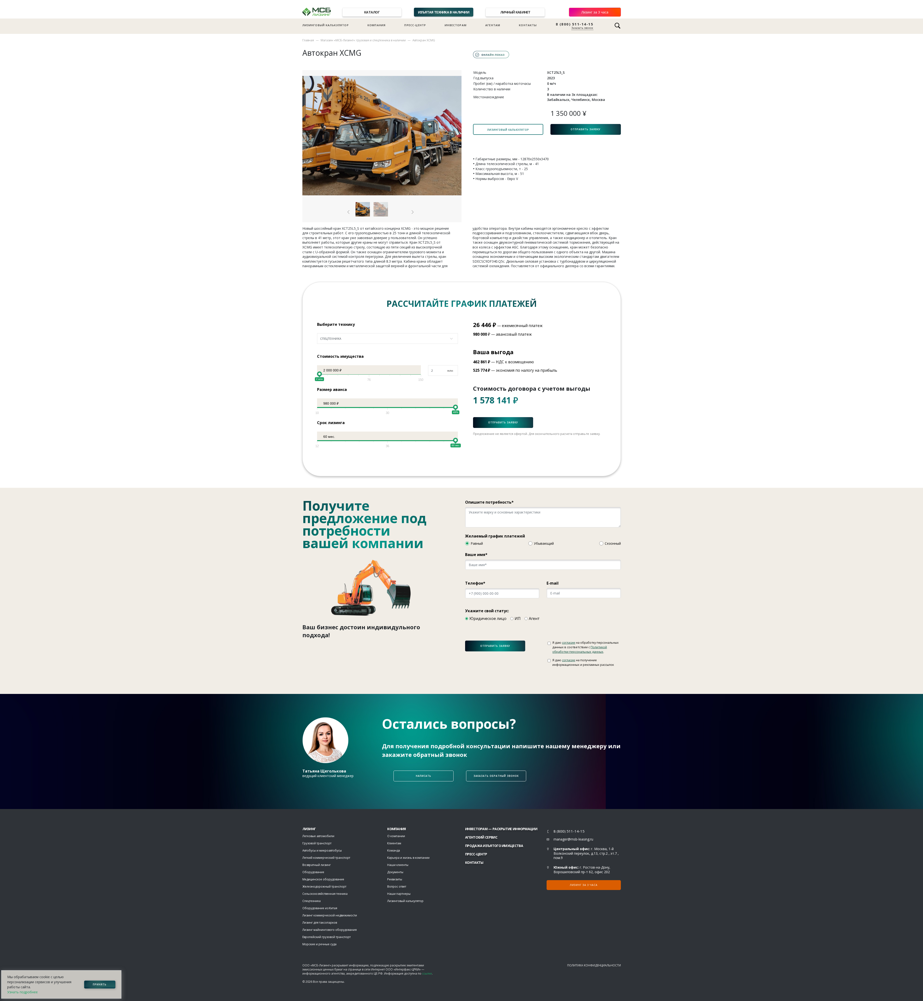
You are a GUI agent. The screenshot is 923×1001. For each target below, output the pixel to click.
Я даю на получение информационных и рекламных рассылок (583, 662)
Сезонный (613, 543)
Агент (534, 618)
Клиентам (394, 843)
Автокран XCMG (423, 40)
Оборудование (313, 872)
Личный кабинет (515, 12)
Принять (99, 984)
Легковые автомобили (318, 836)
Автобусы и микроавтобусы (322, 850)
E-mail (553, 583)
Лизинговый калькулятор (325, 25)
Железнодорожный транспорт (324, 886)
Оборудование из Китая (319, 908)
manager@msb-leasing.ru (573, 839)
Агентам (492, 25)
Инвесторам (456, 25)
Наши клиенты (397, 865)
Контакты (528, 25)
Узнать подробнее (22, 992)
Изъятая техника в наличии (443, 12)
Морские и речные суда (319, 944)
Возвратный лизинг (316, 865)
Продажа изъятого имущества (494, 845)
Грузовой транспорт (316, 843)
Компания (377, 25)
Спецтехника (311, 901)
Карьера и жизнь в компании (408, 858)
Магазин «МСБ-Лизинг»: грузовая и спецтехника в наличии (363, 40)
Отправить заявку (585, 129)
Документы (395, 872)
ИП (518, 618)
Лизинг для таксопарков (319, 923)
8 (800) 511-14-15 (574, 24)
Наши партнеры (399, 894)
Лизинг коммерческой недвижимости (329, 915)
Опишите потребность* (489, 502)
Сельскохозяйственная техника (325, 894)
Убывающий (544, 543)
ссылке (427, 973)
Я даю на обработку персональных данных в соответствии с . (585, 647)
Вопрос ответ (396, 886)
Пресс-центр (415, 25)
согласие (568, 643)
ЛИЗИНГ (309, 829)
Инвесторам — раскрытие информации (501, 829)
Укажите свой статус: (487, 610)
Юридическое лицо (487, 618)
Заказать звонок (582, 28)
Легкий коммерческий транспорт (326, 858)
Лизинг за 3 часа (594, 12)
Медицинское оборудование (323, 879)
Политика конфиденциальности (594, 965)
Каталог (372, 12)
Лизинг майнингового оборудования (329, 930)
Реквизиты (394, 879)
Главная (308, 40)
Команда (393, 850)
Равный (477, 543)
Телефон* (475, 583)
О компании (396, 836)
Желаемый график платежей (495, 536)
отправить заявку (495, 646)
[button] (348, 212)
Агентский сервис (481, 837)
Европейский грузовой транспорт (326, 937)
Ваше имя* (476, 554)
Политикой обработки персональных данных (579, 649)
